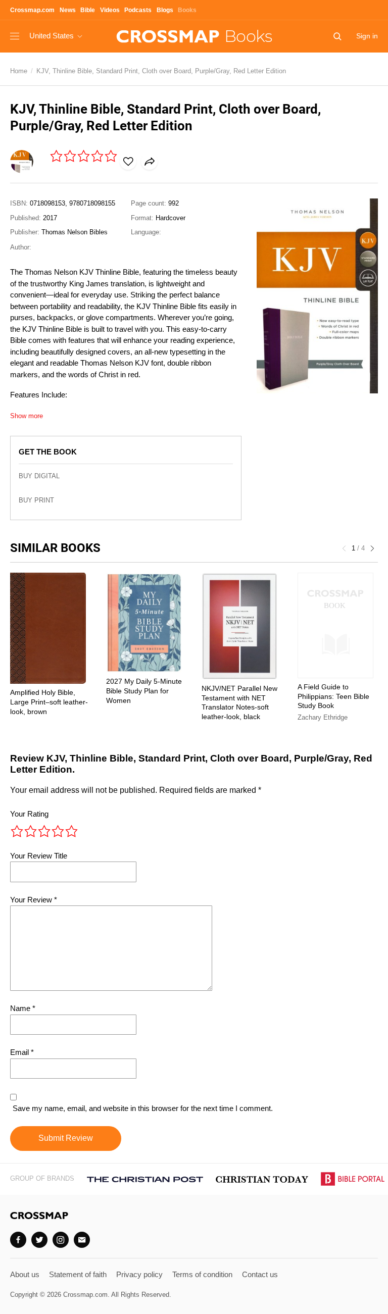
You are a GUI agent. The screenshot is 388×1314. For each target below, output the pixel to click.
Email (22, 1052)
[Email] (82, 1240)
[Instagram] (61, 1240)
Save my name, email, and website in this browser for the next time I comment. (143, 1108)
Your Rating (29, 814)
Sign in (367, 36)
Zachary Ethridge (323, 717)
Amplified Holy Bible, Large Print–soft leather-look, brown (49, 702)
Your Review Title (38, 855)
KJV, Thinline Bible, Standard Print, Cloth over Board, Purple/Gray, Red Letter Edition (161, 71)
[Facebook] (18, 1240)
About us (24, 1274)
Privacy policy (139, 1274)
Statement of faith (78, 1274)
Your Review (33, 899)
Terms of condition (202, 1274)
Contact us (260, 1274)
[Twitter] (39, 1240)
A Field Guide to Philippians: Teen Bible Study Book (333, 696)
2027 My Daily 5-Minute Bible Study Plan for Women (144, 690)
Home (18, 71)
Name (22, 1008)
